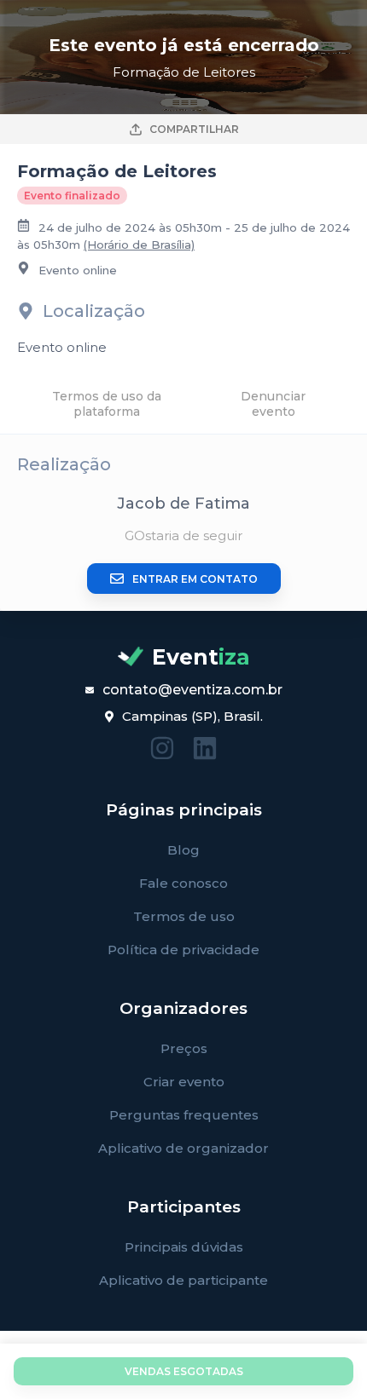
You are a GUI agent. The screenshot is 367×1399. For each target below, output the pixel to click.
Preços (183, 1048)
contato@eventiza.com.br (192, 690)
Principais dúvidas (184, 1247)
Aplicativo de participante (183, 1280)
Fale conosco (183, 883)
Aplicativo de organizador (183, 1148)
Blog (183, 850)
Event (201, 657)
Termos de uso (184, 916)
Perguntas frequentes (184, 1115)
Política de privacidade (183, 949)
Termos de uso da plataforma (106, 404)
